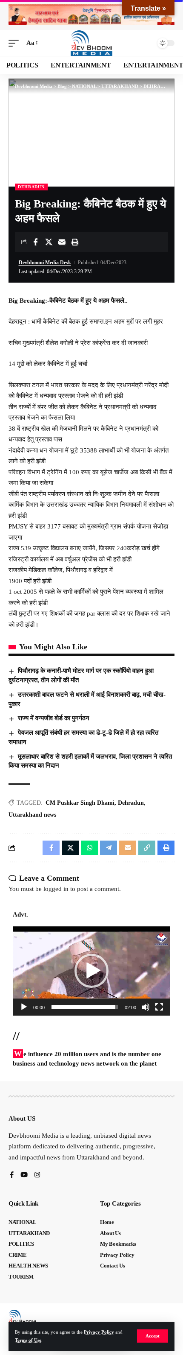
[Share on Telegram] (108, 848)
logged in (56, 888)
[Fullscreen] (159, 1007)
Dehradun (131, 803)
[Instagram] (37, 1175)
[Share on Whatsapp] (89, 848)
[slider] (84, 1007)
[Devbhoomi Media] (91, 43)
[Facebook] (12, 1175)
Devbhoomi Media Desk (45, 263)
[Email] (62, 242)
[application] (91, 970)
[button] (152, 1336)
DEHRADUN (31, 186)
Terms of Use (28, 1340)
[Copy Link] (146, 848)
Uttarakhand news (32, 815)
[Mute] (145, 1007)
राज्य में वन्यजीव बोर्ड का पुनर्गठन (53, 718)
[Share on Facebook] (35, 242)
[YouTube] (24, 1175)
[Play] (24, 1007)
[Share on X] (48, 242)
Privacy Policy (99, 1332)
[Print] (75, 242)
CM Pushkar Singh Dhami (80, 803)
